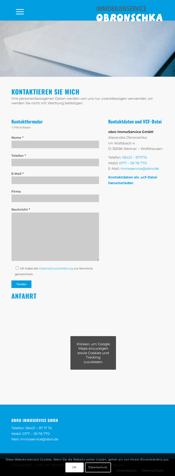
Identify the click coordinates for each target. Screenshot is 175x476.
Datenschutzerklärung (56, 268)
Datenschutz (98, 467)
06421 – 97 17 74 (38, 428)
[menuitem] (17, 10)
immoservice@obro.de (140, 168)
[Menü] (17, 10)
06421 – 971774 (134, 157)
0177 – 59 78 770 (133, 163)
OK (74, 467)
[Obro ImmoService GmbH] (129, 13)
